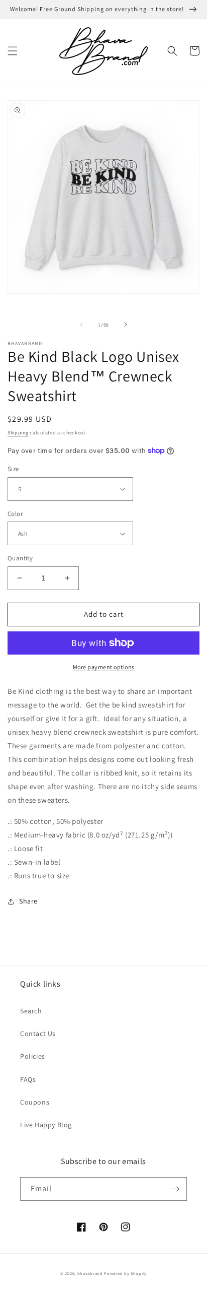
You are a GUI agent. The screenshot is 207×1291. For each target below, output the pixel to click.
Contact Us (38, 1033)
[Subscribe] (175, 1189)
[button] (13, 51)
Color (15, 513)
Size (13, 469)
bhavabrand (90, 1273)
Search (31, 1010)
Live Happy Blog (46, 1124)
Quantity (20, 558)
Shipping (18, 432)
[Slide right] (126, 324)
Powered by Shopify (125, 1273)
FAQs (28, 1079)
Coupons (34, 1102)
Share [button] (28, 901)
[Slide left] (81, 324)
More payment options (104, 667)
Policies (32, 1056)
